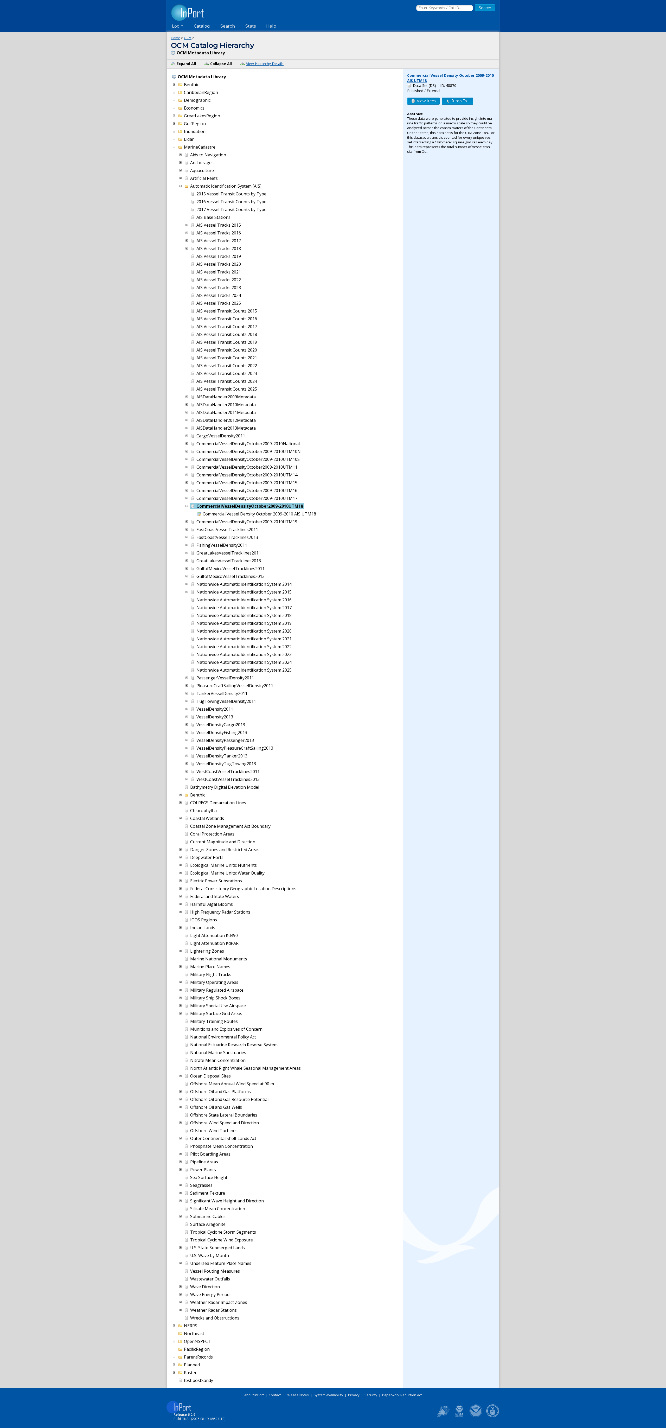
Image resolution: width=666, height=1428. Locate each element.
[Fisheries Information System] (443, 1416)
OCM (187, 37)
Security (370, 1395)
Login (177, 26)
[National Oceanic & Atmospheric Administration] (476, 1416)
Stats (250, 26)
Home (175, 37)
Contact (275, 1395)
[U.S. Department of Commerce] (492, 1416)
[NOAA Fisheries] (459, 1416)
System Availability (328, 1395)
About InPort (254, 1395)
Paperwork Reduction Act (402, 1395)
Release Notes (297, 1395)
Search (227, 26)
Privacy (354, 1395)
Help (271, 26)
